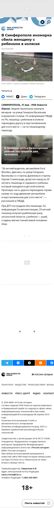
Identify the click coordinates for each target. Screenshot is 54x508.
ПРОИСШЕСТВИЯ (36, 385)
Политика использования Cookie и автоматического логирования (19, 422)
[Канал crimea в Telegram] (6, 363)
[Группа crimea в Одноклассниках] (40, 363)
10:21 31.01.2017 (7, 49)
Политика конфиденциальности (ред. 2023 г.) (24, 426)
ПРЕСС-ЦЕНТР (22, 393)
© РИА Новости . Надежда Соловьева (14, 84)
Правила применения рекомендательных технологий (22, 431)
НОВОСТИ (6, 393)
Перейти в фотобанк (37, 84)
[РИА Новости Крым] (12, 28)
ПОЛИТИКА (7, 385)
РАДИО (36, 393)
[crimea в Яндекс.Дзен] (29, 363)
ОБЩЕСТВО (20, 385)
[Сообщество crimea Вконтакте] (18, 363)
